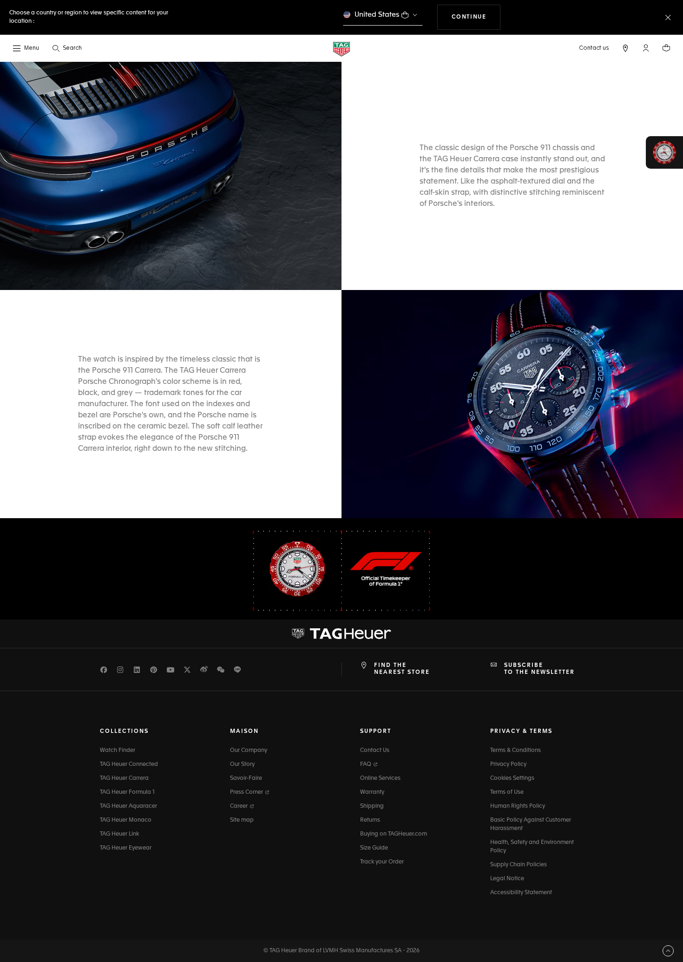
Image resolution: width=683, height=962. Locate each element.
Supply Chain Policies (518, 865)
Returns (370, 820)
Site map (242, 820)
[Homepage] (341, 48)
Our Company (248, 750)
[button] (645, 47)
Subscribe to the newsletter (539, 669)
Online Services (380, 778)
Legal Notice (507, 879)
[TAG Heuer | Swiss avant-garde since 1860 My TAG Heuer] (341, 634)
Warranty (372, 792)
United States (377, 14)
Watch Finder (117, 750)
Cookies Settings (512, 778)
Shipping (372, 806)
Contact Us (374, 750)
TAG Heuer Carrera (124, 778)
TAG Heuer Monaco (125, 820)
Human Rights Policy (517, 806)
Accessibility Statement (521, 893)
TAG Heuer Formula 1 (127, 792)
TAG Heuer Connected (129, 764)
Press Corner (247, 792)
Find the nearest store (402, 669)
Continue (476, 17)
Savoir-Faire (246, 778)
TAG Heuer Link (119, 834)
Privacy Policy (508, 764)
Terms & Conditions (515, 750)
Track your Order (382, 862)
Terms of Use (507, 792)
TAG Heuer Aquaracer (128, 806)
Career (239, 806)
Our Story (242, 764)
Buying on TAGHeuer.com (393, 834)
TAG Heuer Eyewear (125, 848)
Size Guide (374, 848)
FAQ (366, 764)
